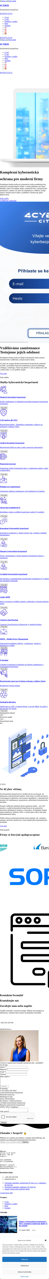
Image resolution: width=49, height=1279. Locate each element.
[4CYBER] (3, 1)
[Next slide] (25, 639)
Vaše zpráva (4, 1111)
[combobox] (24, 1093)
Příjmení (3, 1069)
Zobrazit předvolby (24, 1272)
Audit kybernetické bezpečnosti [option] (11, 1093)
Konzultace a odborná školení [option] (10, 1101)
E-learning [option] (4, 1089)
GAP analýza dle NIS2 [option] (8, 1091)
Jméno (3, 1067)
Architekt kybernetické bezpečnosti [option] (12, 1103)
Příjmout (24, 1259)
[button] (45, 1240)
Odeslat (3, 1122)
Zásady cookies (24, 1276)
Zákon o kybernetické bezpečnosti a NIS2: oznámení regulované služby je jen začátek (33, 1224)
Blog (34, 1230)
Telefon (2, 1074)
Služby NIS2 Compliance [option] (9, 1107)
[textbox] (4, 1086)
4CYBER (4, 5)
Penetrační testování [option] (7, 1095)
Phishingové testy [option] (6, 1097)
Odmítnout (24, 1266)
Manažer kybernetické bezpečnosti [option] (12, 1105)
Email (3, 1072)
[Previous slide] (23, 639)
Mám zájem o (5, 1076)
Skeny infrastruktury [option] (7, 1099)
